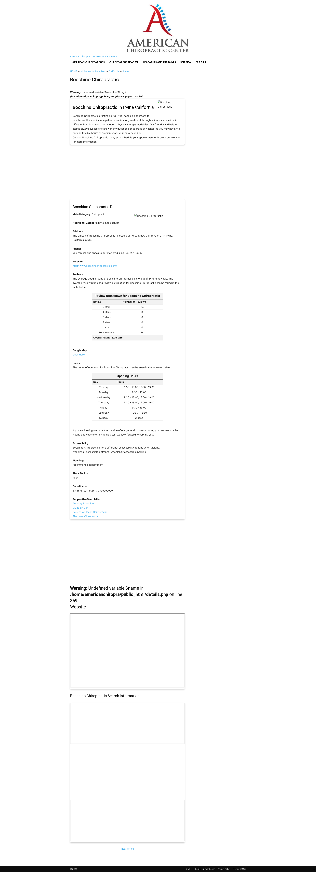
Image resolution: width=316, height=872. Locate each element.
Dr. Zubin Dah (80, 507)
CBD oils (201, 62)
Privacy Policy (224, 869)
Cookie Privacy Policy (205, 869)
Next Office (127, 848)
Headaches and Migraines (159, 62)
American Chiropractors (88, 62)
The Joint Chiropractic (86, 516)
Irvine (126, 71)
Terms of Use (239, 869)
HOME (73, 71)
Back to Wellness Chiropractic (90, 512)
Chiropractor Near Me (93, 71)
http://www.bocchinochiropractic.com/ (95, 265)
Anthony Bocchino (83, 503)
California (114, 71)
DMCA (189, 869)
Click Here (79, 354)
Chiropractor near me (123, 62)
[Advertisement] (127, 172)
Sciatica (185, 62)
